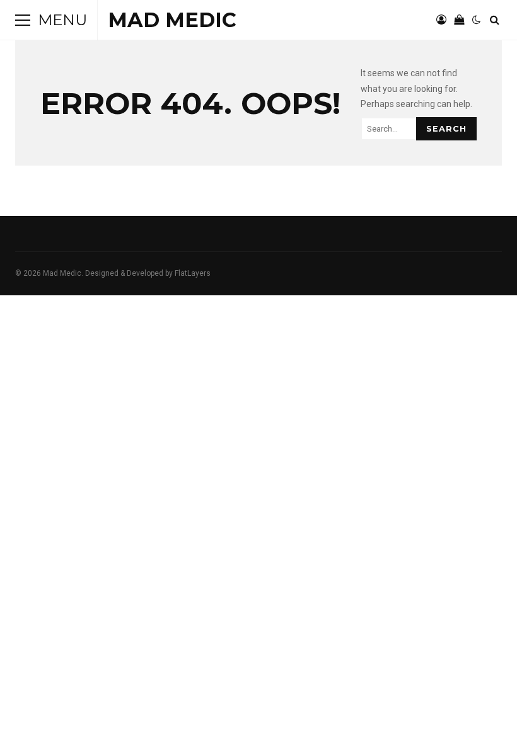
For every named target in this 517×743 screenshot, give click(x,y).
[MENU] (22, 20)
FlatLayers (193, 273)
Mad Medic (172, 20)
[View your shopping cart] (459, 20)
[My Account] (441, 20)
